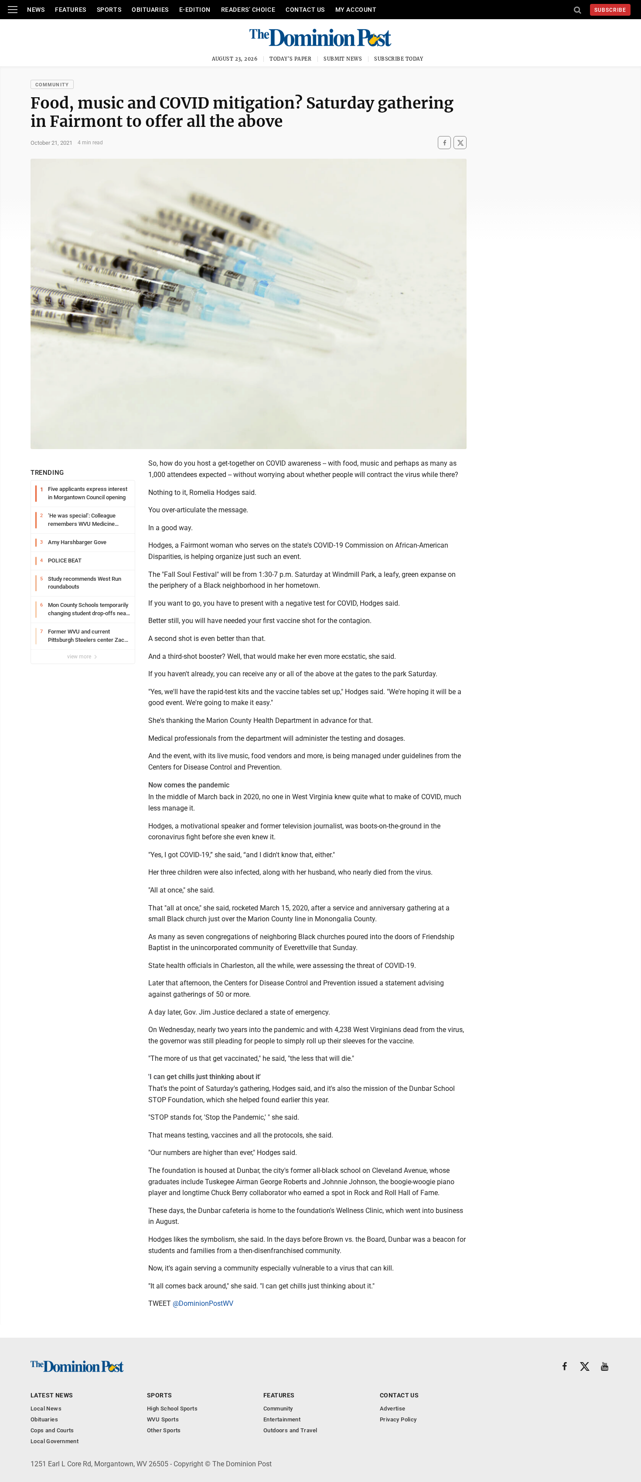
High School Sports (172, 1408)
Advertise (393, 1408)
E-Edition (195, 9)
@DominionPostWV (203, 1303)
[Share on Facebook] (444, 143)
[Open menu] (12, 9)
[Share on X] (460, 143)
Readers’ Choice (248, 9)
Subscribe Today (398, 59)
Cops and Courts (52, 1430)
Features (70, 9)
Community (52, 85)
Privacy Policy (398, 1419)
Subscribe (610, 10)
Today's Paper (290, 59)
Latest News (52, 1395)
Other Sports (164, 1430)
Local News (46, 1408)
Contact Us (305, 9)
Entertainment (281, 1419)
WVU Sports (163, 1419)
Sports (109, 9)
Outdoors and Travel (290, 1430)
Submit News (343, 59)
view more (79, 657)
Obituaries (150, 9)
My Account (356, 9)
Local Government (54, 1441)
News (35, 9)
